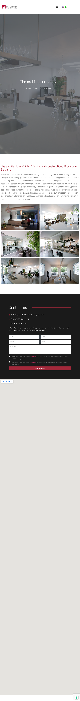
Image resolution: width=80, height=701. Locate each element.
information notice (35, 356)
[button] (57, 7)
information (33, 362)
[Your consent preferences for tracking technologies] (76, 697)
